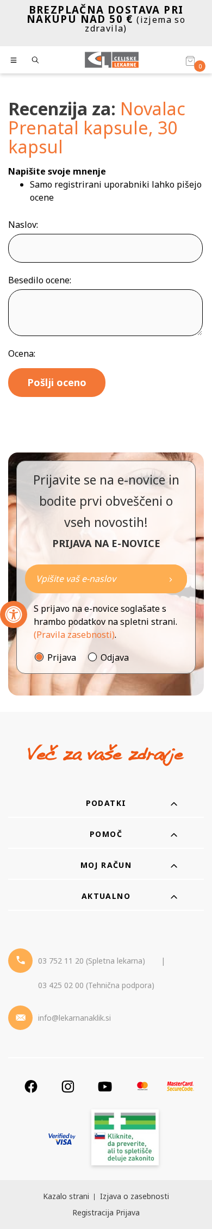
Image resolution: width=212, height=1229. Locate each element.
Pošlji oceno (56, 382)
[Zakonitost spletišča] (125, 1139)
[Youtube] (105, 1086)
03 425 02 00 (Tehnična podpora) (96, 985)
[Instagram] (68, 1086)
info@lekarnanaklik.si (74, 1018)
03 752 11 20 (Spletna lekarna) (91, 960)
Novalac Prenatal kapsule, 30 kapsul (96, 127)
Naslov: (23, 225)
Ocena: (21, 353)
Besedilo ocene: (39, 280)
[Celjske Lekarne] (112, 60)
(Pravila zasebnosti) (74, 635)
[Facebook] (31, 1086)
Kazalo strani (66, 1196)
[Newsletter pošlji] (170, 578)
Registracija (93, 1212)
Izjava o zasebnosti (134, 1196)
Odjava (115, 657)
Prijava (61, 657)
